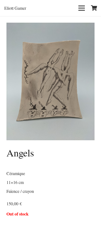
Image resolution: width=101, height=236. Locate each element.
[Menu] (81, 8)
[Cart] (94, 8)
